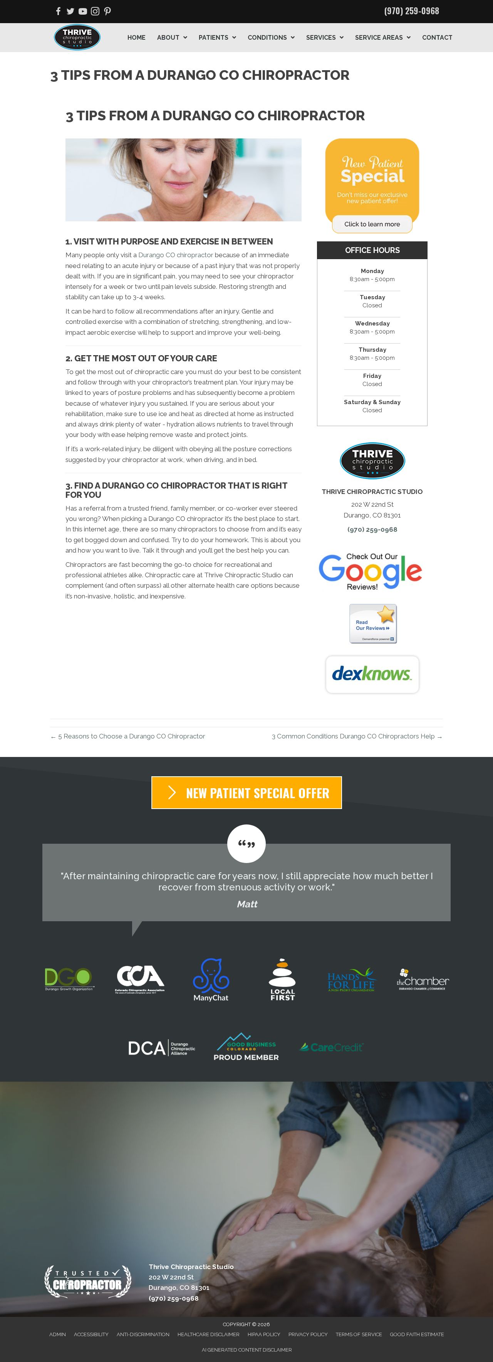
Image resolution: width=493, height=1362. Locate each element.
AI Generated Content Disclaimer (247, 1350)
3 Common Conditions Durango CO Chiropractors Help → (357, 736)
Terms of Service (359, 1334)
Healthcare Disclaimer (209, 1334)
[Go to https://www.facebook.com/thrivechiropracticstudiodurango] (58, 12)
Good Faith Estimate (417, 1334)
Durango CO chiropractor (175, 255)
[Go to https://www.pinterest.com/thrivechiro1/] (107, 12)
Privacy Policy (308, 1334)
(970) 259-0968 (411, 10)
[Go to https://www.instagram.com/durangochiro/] (95, 12)
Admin (57, 1334)
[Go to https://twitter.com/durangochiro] (70, 12)
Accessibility (91, 1334)
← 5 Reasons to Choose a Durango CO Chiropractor (127, 736)
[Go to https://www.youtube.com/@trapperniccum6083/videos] (83, 12)
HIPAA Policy (264, 1334)
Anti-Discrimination (143, 1334)
